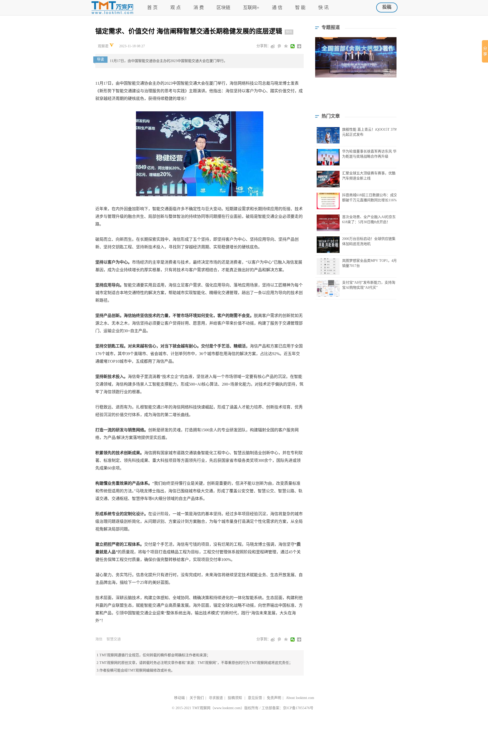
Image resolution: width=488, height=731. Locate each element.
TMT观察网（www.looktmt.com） (218, 708)
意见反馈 (255, 698)
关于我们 (197, 698)
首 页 (152, 7)
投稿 (386, 7)
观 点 (175, 7)
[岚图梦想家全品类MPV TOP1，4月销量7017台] (328, 266)
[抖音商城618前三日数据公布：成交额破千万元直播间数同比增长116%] (328, 201)
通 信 (277, 7)
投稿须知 (235, 698)
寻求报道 (216, 698)
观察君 (104, 46)
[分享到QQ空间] (286, 46)
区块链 (223, 7)
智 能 (300, 7)
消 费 (198, 7)
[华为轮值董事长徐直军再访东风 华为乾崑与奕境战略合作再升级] (328, 157)
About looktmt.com (300, 698)
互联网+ (251, 7)
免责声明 (274, 698)
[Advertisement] (355, 99)
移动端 (179, 698)
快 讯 (323, 7)
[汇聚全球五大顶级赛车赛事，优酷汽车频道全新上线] (328, 179)
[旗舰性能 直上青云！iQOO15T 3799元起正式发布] (328, 135)
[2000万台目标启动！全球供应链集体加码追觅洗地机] (328, 244)
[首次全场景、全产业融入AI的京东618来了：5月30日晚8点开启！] (328, 223)
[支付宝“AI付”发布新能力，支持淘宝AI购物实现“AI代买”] (328, 288)
